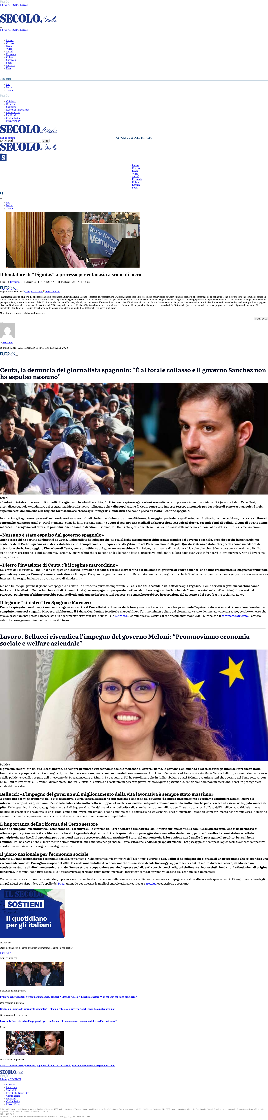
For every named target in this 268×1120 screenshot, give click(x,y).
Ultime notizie (13, 112)
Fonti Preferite (52, 291)
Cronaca (10, 43)
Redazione (11, 104)
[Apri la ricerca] (2, 194)
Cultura (9, 57)
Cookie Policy (13, 118)
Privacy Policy (13, 121)
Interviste (10, 65)
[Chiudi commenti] (1, 322)
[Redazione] (7, 337)
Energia (136, 185)
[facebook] (1, 2)
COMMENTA (261, 319)
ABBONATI (14, 5)
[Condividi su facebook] (2, 288)
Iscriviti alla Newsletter (17, 109)
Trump (9, 90)
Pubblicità (11, 115)
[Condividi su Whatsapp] (10, 288)
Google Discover (34, 291)
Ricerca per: (6, 140)
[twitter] (7, 2)
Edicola (3, 5)
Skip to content (7, 137)
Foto (8, 68)
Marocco (121, 616)
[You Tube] (4, 2)
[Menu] (1, 153)
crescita (150, 883)
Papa (61, 883)
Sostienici (11, 107)
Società (9, 51)
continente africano (234, 616)
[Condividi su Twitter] (14, 288)
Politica (9, 40)
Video (9, 48)
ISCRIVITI (5, 953)
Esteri (9, 46)
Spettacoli (11, 60)
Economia (11, 54)
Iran (8, 84)
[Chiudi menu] (1, 27)
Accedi (24, 5)
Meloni (9, 87)
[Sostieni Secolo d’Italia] (32, 937)
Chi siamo (11, 101)
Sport (8, 62)
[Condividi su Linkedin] (6, 288)
